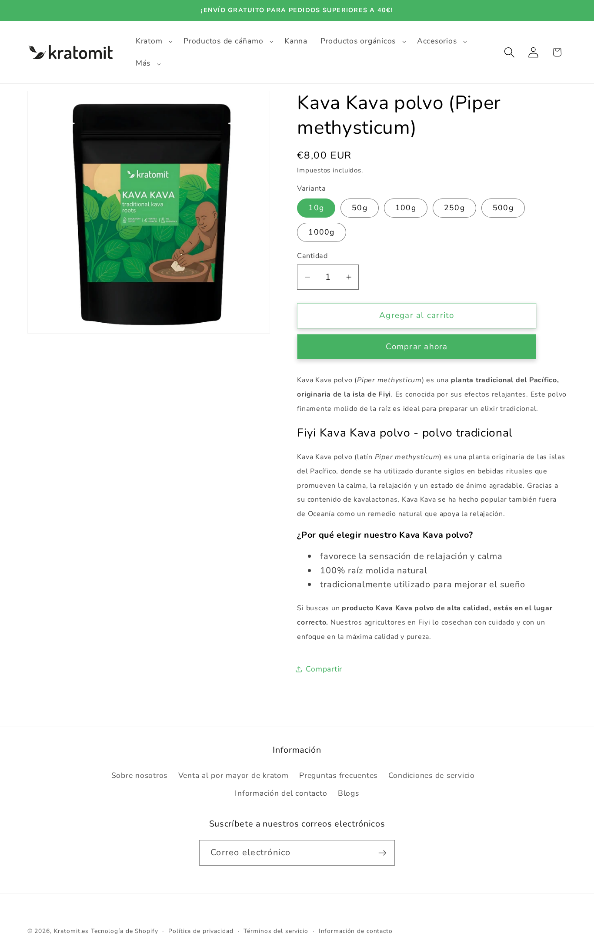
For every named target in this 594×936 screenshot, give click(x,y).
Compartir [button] (324, 669)
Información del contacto (281, 793)
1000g (321, 232)
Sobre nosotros (139, 775)
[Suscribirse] (382, 853)
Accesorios (437, 41)
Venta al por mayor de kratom (233, 775)
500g (503, 208)
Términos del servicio (276, 931)
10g (316, 208)
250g (454, 208)
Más (143, 63)
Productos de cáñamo (223, 41)
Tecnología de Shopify (124, 931)
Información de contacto (356, 931)
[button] (153, 41)
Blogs (348, 793)
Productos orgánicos (358, 41)
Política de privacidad (200, 931)
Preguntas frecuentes (338, 775)
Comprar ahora (416, 346)
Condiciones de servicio (431, 775)
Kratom (149, 41)
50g (359, 208)
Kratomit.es (71, 931)
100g (405, 208)
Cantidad (312, 256)
